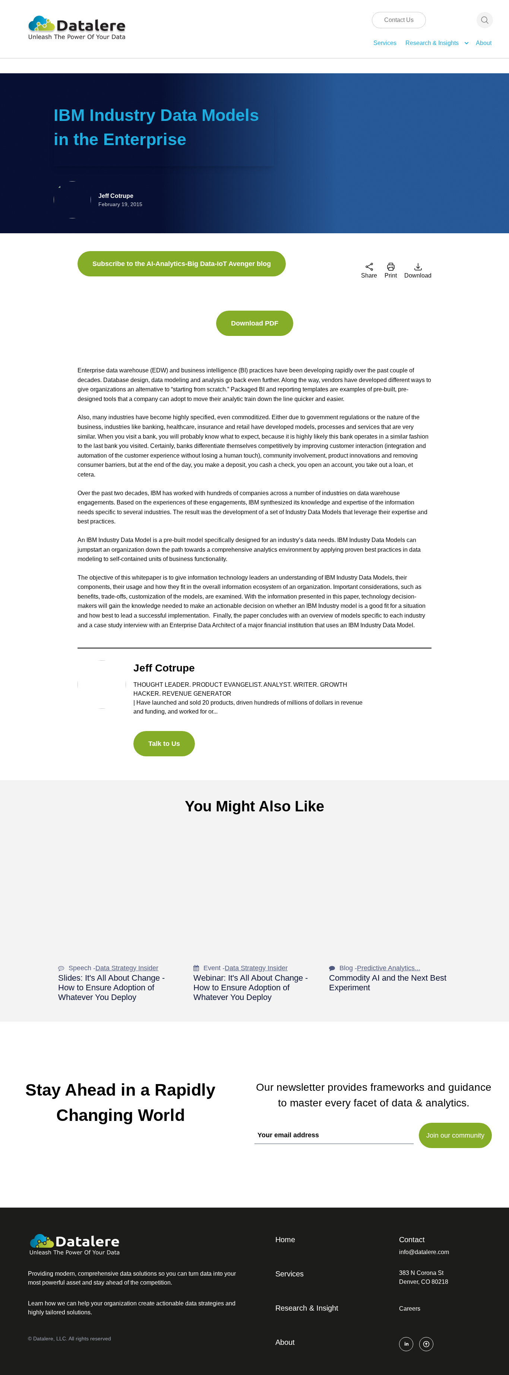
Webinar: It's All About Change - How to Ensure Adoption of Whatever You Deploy (250, 987)
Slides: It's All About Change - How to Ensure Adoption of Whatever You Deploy (111, 987)
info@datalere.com (424, 1252)
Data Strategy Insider (126, 968)
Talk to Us (164, 743)
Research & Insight (306, 1308)
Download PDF (254, 323)
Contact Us (399, 20)
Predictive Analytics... (388, 968)
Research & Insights (432, 43)
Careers (409, 1308)
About (483, 43)
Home (285, 1239)
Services (384, 43)
